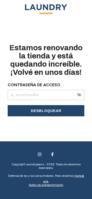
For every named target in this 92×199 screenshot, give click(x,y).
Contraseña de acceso (34, 84)
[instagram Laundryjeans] (40, 154)
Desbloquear (46, 111)
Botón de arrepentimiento (46, 185)
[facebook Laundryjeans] (52, 154)
